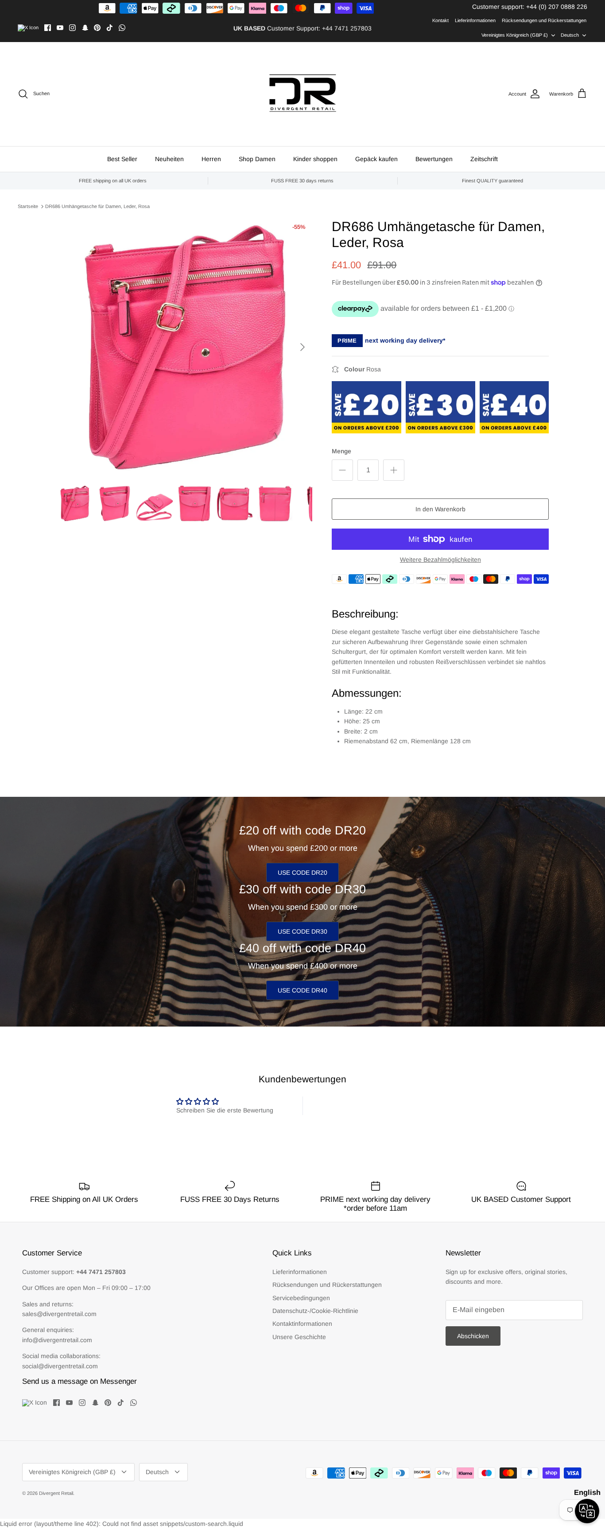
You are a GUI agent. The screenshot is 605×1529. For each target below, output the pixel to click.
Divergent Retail (56, 1493)
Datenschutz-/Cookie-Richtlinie (315, 1310)
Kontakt (440, 20)
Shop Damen (257, 158)
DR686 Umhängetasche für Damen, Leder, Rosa (97, 206)
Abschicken (473, 1336)
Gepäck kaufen (376, 158)
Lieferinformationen (475, 20)
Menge (341, 451)
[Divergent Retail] (303, 94)
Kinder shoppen (315, 158)
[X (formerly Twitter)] (28, 27)
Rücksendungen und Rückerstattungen (544, 20)
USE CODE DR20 (302, 872)
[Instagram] (72, 27)
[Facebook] (47, 27)
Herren (211, 158)
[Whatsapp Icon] (122, 27)
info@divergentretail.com (57, 1340)
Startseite (28, 206)
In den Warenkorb (440, 509)
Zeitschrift (484, 158)
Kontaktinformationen (302, 1323)
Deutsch (570, 35)
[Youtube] (60, 27)
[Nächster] (302, 347)
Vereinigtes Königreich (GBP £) (514, 35)
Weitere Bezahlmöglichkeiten (440, 559)
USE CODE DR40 (302, 990)
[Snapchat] (84, 27)
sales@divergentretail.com (59, 1313)
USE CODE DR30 (302, 931)
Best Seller (122, 158)
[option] (184, 347)
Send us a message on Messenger (79, 1381)
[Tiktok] (109, 27)
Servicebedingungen (301, 1297)
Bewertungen (434, 158)
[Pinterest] (97, 27)
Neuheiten (169, 158)
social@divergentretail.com (60, 1366)
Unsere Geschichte (299, 1336)
